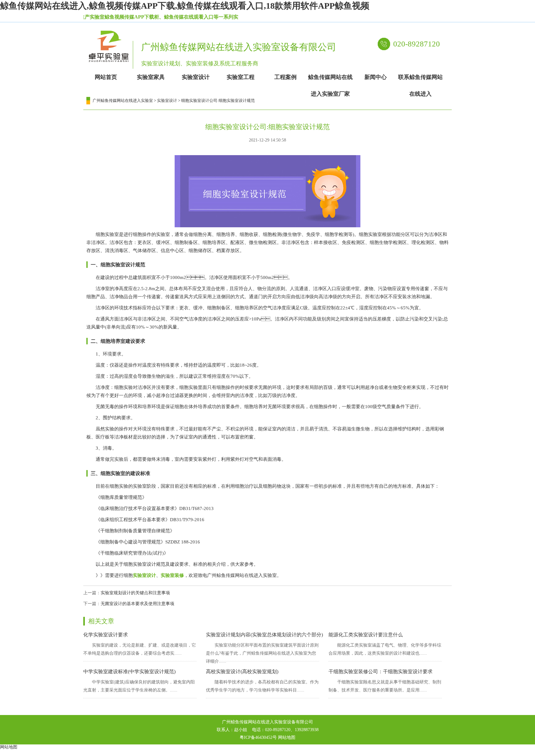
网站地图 (286, 737)
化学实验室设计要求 (105, 634)
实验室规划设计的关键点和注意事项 (135, 593)
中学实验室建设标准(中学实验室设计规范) (129, 671)
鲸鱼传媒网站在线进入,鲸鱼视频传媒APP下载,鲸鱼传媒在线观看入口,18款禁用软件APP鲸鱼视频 (184, 6)
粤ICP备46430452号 (258, 737)
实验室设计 (167, 100)
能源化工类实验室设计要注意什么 (365, 634)
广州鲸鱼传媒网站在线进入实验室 (123, 100)
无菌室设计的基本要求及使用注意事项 (137, 603)
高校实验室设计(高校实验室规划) (242, 671)
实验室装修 (172, 575)
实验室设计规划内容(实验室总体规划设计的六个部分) (264, 634)
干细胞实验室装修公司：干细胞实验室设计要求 (380, 671)
